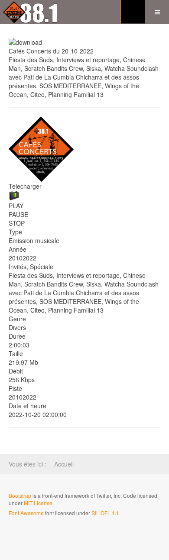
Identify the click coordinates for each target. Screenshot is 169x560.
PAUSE (18, 214)
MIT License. (39, 503)
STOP (17, 223)
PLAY (16, 205)
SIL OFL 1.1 (105, 513)
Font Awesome (26, 513)
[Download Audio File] (84, 195)
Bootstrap (20, 495)
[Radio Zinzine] (31, 12)
